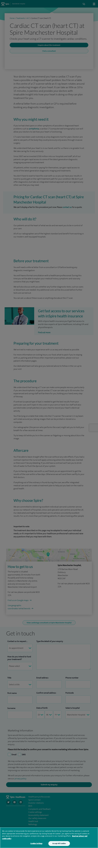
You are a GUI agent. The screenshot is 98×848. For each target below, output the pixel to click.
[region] (49, 837)
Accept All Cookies (59, 843)
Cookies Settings (36, 843)
